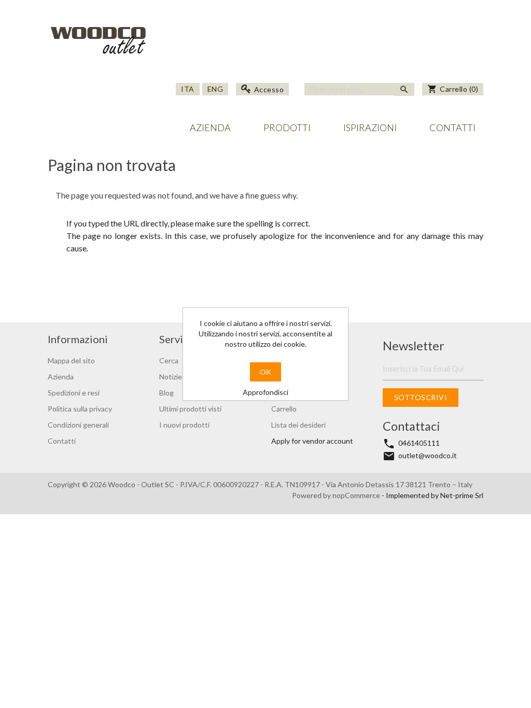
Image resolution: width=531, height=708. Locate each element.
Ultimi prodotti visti (190, 408)
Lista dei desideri (298, 424)
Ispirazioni (370, 127)
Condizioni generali (78, 424)
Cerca (168, 360)
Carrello (284, 408)
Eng (215, 88)
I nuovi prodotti (184, 424)
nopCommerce (357, 495)
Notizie (170, 376)
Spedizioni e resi (74, 392)
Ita (187, 88)
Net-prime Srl (461, 495)
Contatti (452, 127)
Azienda (210, 127)
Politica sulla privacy (80, 408)
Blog (166, 392)
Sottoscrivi (421, 397)
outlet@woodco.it (427, 455)
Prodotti (287, 127)
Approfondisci (265, 392)
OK (265, 371)
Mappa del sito (71, 360)
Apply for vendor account (312, 440)
